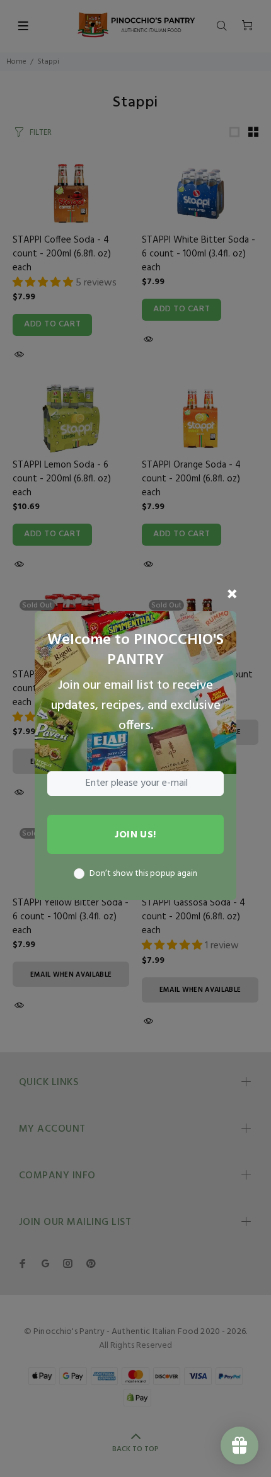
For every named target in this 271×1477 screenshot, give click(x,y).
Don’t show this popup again (143, 874)
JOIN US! (135, 835)
